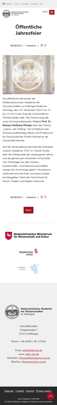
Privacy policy (43, 391)
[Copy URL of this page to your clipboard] (45, 45)
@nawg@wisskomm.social (34, 358)
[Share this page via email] (41, 45)
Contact (25, 3)
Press (17, 3)
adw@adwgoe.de (32, 350)
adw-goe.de (32, 354)
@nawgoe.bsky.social (34, 362)
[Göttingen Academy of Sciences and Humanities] (15, 14)
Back (29, 210)
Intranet (34, 3)
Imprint (30, 391)
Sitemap (8, 391)
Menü (45, 11)
